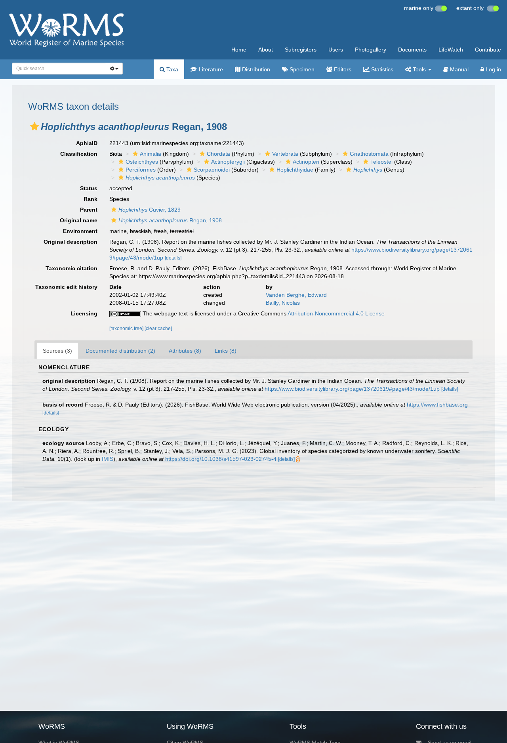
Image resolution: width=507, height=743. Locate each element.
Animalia (150, 154)
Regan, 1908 (170, 220)
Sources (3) (57, 351)
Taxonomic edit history (66, 287)
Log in (492, 69)
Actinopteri (306, 162)
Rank (90, 199)
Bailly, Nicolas (283, 303)
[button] (34, 126)
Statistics (381, 69)
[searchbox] (56, 68)
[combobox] (59, 68)
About (265, 49)
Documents (412, 49)
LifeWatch (450, 49)
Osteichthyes (142, 162)
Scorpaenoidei (212, 169)
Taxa (171, 69)
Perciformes (141, 169)
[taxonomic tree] (127, 328)
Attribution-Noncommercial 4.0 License (336, 313)
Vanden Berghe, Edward (296, 295)
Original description (70, 242)
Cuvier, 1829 (149, 209)
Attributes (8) (185, 351)
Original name (78, 220)
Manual (458, 69)
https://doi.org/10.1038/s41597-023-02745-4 (220, 459)
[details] (173, 258)
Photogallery (370, 49)
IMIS (107, 459)
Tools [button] (419, 69)
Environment (80, 231)
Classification (78, 154)
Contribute (488, 49)
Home (238, 49)
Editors (341, 69)
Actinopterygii (228, 162)
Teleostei (381, 162)
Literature (210, 69)
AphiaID (86, 143)
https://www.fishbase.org (437, 404)
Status (88, 188)
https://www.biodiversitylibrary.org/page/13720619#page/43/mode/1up (352, 389)
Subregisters (300, 49)
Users (335, 49)
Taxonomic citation (71, 268)
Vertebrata (285, 154)
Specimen (301, 69)
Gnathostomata (369, 154)
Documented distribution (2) (120, 351)
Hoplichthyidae (294, 169)
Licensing (84, 313)
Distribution (255, 69)
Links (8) (225, 351)
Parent (88, 209)
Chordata (218, 154)
